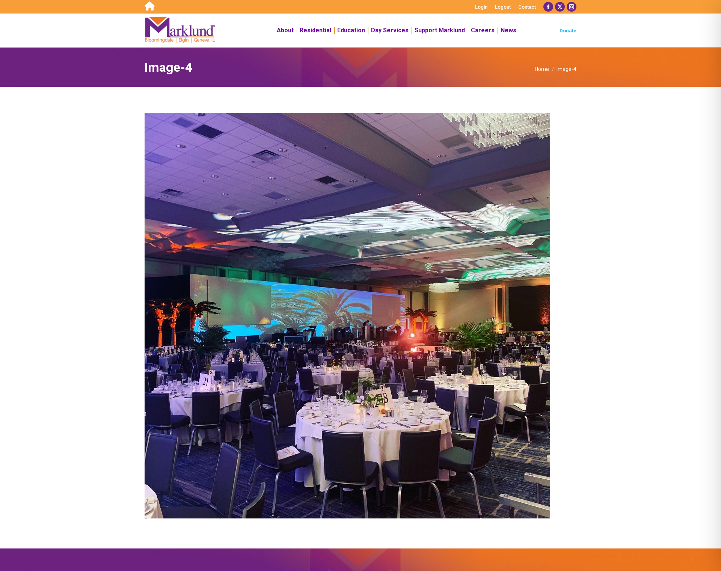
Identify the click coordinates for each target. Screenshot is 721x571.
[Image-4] (360, 315)
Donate (568, 30)
